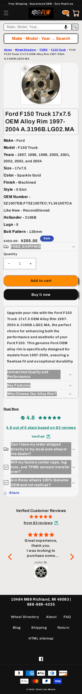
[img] (41, 517)
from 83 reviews (38, 523)
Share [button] (14, 493)
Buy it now (41, 295)
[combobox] (38, 27)
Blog (17, 627)
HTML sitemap (41, 638)
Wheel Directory (25, 617)
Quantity (10, 254)
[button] (6, 13)
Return (63, 627)
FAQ (67, 617)
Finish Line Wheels (46, 689)
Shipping (39, 627)
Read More (11, 409)
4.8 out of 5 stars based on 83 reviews (41, 428)
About (51, 617)
